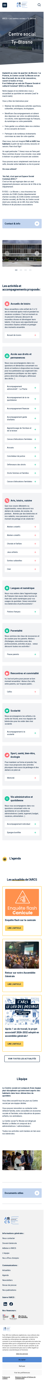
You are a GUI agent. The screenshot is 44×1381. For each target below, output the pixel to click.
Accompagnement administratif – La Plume (17, 387)
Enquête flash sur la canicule (20, 920)
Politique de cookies (6, 1377)
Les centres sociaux (17, 18)
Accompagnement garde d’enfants (17, 418)
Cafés (9, 692)
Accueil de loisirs (14, 335)
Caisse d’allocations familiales (19, 439)
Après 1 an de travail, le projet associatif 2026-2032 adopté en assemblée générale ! (22, 1032)
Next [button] (37, 253)
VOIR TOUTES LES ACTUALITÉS (22, 1059)
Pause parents (13, 654)
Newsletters (7, 1280)
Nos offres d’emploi (10, 1258)
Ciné (9, 569)
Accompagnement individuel (18, 824)
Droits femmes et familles (18, 473)
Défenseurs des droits (16, 464)
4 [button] (30, 269)
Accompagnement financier (18, 408)
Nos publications (9, 1290)
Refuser (22, 1366)
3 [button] (25, 269)
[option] (22, 253)
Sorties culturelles (14, 561)
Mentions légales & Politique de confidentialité (25, 1377)
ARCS (4, 18)
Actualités (6, 1270)
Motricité (10, 778)
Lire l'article (14, 928)
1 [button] (16, 269)
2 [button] (21, 269)
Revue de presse (9, 1285)
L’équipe (5, 1253)
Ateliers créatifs (13, 527)
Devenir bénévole (9, 1243)
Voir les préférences (22, 1373)
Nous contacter (8, 1238)
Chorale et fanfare (14, 544)
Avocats (10, 448)
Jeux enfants (12, 552)
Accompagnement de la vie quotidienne (18, 398)
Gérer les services (22, 1354)
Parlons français (13, 612)
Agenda (5, 1275)
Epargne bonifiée (14, 832)
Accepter (22, 1360)
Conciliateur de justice (16, 456)
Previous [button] (7, 253)
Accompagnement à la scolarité (16, 733)
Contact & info (12, 223)
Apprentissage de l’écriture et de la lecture (19, 429)
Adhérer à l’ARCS (9, 1248)
